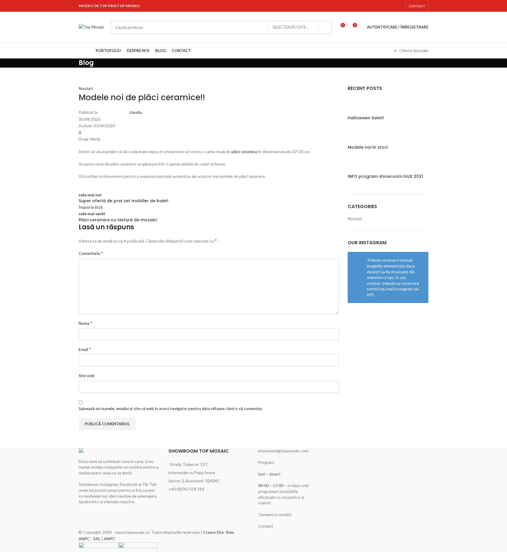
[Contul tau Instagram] (391, 5)
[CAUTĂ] (325, 27)
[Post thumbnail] (359, 105)
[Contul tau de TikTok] (399, 5)
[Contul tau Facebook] (384, 5)
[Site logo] (91, 26)
